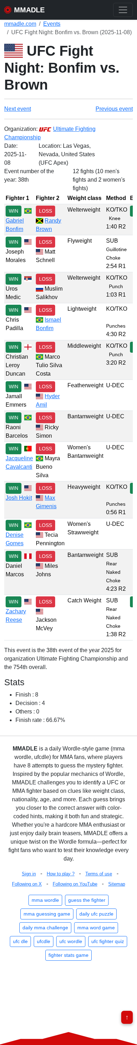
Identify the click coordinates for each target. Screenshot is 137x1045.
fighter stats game (68, 955)
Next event (17, 109)
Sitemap (116, 884)
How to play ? (60, 873)
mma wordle (45, 900)
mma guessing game (47, 914)
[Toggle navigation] (123, 10)
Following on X (27, 884)
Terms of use (98, 873)
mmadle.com (20, 24)
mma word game (96, 927)
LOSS (45, 211)
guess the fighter (86, 900)
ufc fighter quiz (107, 941)
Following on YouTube (75, 884)
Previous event (114, 109)
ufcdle (43, 941)
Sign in (29, 873)
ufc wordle (70, 941)
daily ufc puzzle (96, 914)
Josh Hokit (19, 498)
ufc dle (20, 941)
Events (51, 24)
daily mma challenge (45, 927)
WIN (13, 211)
